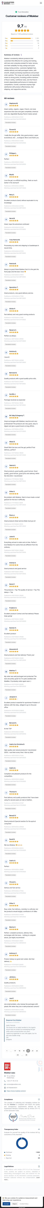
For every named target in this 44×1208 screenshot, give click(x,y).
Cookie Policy (24, 1204)
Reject (15, 1204)
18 (19, 1051)
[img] (21, 55)
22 (37, 1051)
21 (32, 1051)
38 (26, 1055)
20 (28, 1051)
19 (23, 1051)
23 (18, 1055)
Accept (6, 1204)
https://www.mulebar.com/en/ (16, 1091)
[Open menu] (40, 3)
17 (15, 1051)
